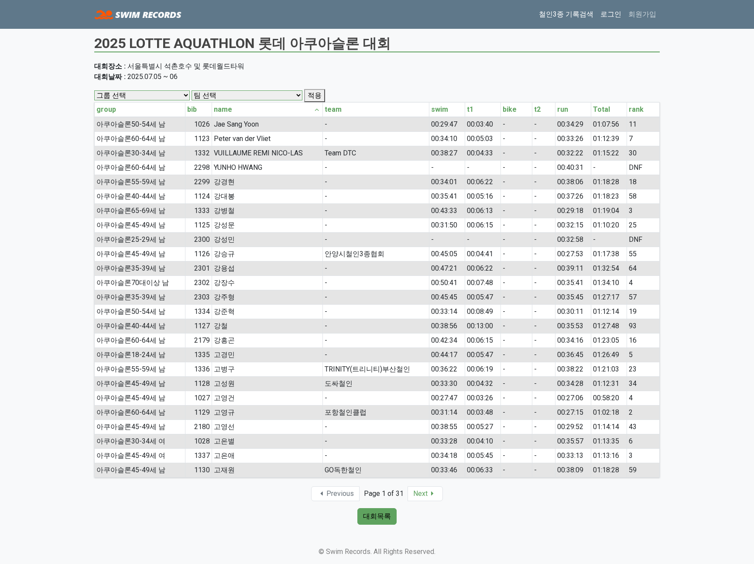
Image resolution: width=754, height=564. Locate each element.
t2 (537, 109)
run (562, 109)
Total (601, 109)
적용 (315, 95)
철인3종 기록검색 (566, 14)
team (333, 109)
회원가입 (642, 14)
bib (192, 109)
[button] (425, 493)
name (223, 109)
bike (510, 109)
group (106, 109)
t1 (470, 109)
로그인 (610, 14)
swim (439, 109)
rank (636, 109)
